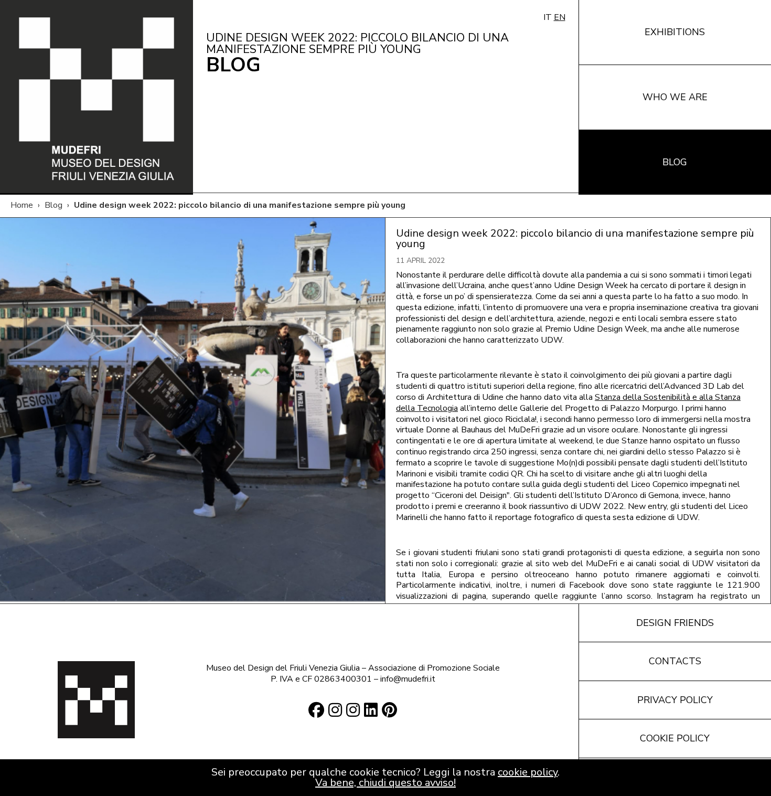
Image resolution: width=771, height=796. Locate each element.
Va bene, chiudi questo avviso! (385, 783)
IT (547, 17)
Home (21, 205)
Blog (53, 205)
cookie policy (528, 772)
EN (559, 17)
